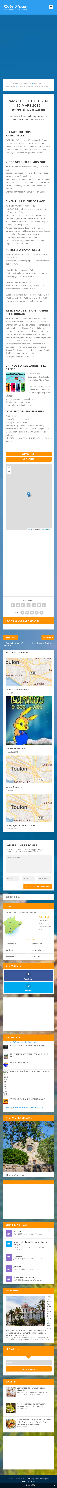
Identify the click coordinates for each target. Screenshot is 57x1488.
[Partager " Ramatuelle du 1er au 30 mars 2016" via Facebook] (12, 605)
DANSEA (17, 1231)
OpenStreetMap (46, 529)
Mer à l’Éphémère (19, 1062)
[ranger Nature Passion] (9, 1279)
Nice (45, 1247)
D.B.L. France (26, 1478)
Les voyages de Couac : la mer (20, 825)
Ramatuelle (27, 116)
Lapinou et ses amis (15, 748)
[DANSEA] (9, 1233)
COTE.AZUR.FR (28, 1481)
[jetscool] (9, 1268)
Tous (8, 1107)
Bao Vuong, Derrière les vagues (27, 1045)
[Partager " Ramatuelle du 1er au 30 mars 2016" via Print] (44, 605)
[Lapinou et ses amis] (29, 720)
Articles (26, 1234)
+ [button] (9, 467)
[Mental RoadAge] (29, 769)
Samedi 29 (37, 943)
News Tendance (36, 1234)
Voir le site (28, 459)
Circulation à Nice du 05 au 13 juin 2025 (31, 1071)
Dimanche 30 (38, 950)
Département (40, 1330)
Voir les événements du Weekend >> (22, 1042)
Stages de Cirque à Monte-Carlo (27, 1099)
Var (34, 116)
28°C (11, 922)
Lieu (17, 1333)
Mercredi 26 (11, 943)
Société (9, 1335)
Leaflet (30, 529)
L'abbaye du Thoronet (14, 1175)
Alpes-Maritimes (20, 1107)
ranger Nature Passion (24, 1277)
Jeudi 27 (9, 950)
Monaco (34, 1107)
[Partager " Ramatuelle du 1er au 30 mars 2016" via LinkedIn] (33, 605)
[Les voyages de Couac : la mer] (29, 808)
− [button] (9, 471)
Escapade (10, 1333)
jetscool (17, 1266)
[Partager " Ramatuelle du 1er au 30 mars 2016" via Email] (39, 605)
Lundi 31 (36, 956)
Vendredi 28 (11, 956)
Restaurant (18, 1249)
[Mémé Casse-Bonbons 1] (29, 672)
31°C (19, 924)
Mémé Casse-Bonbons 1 (17, 689)
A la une (48, 1324)
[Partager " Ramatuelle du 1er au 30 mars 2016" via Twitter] (18, 605)
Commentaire (29, 454)
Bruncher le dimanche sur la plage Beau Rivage (32, 1243)
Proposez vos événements (22, 620)
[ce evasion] (9, 1257)
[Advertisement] (28, 44)
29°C (11, 931)
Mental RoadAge (14, 787)
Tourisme (17, 1335)
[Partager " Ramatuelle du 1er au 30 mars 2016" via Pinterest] (28, 605)
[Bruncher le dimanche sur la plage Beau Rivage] (9, 1244)
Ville (26, 119)
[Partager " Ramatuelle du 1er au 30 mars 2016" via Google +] (23, 605)
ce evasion (18, 1256)
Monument (25, 1333)
